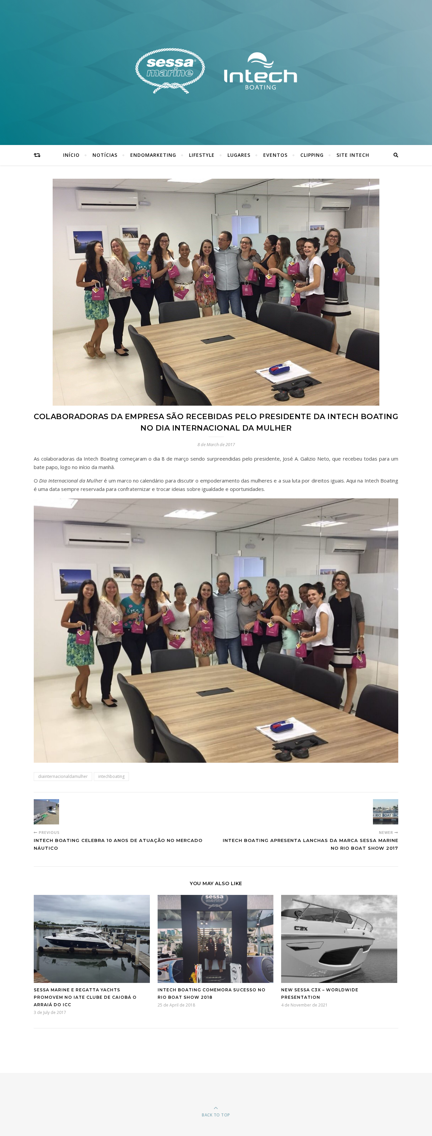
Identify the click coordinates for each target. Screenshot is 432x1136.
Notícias (104, 155)
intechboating (111, 776)
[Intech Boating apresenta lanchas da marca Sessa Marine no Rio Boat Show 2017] (385, 811)
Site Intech (352, 155)
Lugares (238, 155)
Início (71, 155)
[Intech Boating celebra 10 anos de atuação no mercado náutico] (46, 811)
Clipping (312, 155)
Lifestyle (202, 155)
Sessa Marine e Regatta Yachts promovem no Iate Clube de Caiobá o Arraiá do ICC (85, 997)
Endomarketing (153, 155)
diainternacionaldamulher (63, 776)
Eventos (275, 155)
